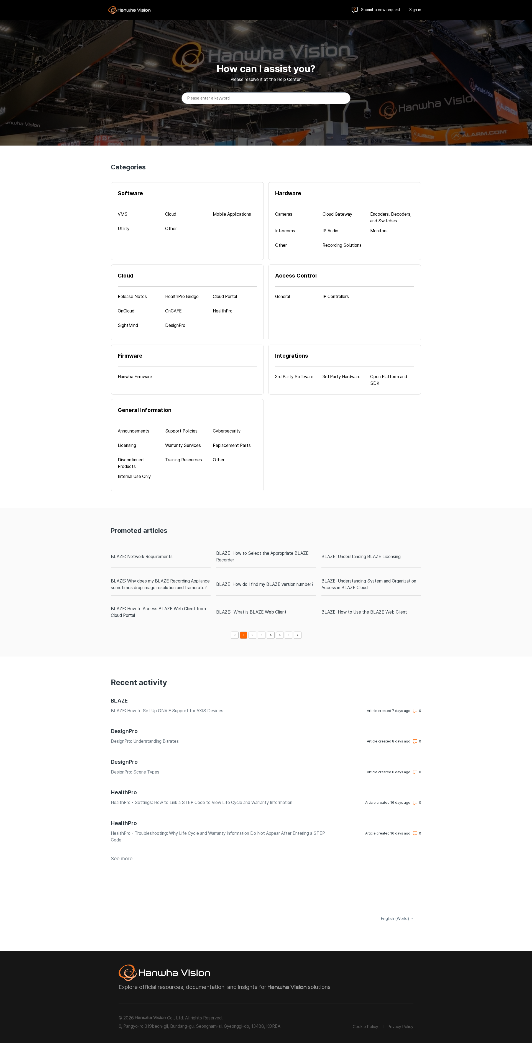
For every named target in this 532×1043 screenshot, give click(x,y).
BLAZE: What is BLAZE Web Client (251, 612)
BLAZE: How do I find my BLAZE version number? (264, 584)
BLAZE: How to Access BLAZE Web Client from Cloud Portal (158, 612)
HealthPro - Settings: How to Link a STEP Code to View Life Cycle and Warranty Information (201, 802)
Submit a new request (380, 9)
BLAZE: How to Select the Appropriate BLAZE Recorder (262, 557)
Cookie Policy (365, 1026)
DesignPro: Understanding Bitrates (145, 741)
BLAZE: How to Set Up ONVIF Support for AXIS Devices (167, 710)
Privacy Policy (400, 1026)
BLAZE (119, 700)
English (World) (395, 918)
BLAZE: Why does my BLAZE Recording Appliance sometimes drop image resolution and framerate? (160, 584)
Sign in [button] (415, 9)
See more (121, 858)
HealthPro (124, 792)
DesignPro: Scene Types (135, 772)
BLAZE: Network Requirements (142, 556)
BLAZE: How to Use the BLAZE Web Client (364, 612)
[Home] (129, 10)
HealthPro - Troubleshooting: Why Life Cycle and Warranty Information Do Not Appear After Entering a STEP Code (218, 837)
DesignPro (124, 731)
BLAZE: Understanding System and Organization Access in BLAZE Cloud (368, 584)
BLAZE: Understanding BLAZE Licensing (361, 556)
